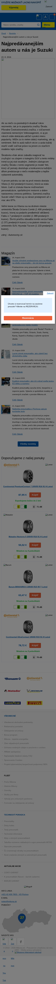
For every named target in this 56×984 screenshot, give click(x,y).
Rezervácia (28, 318)
